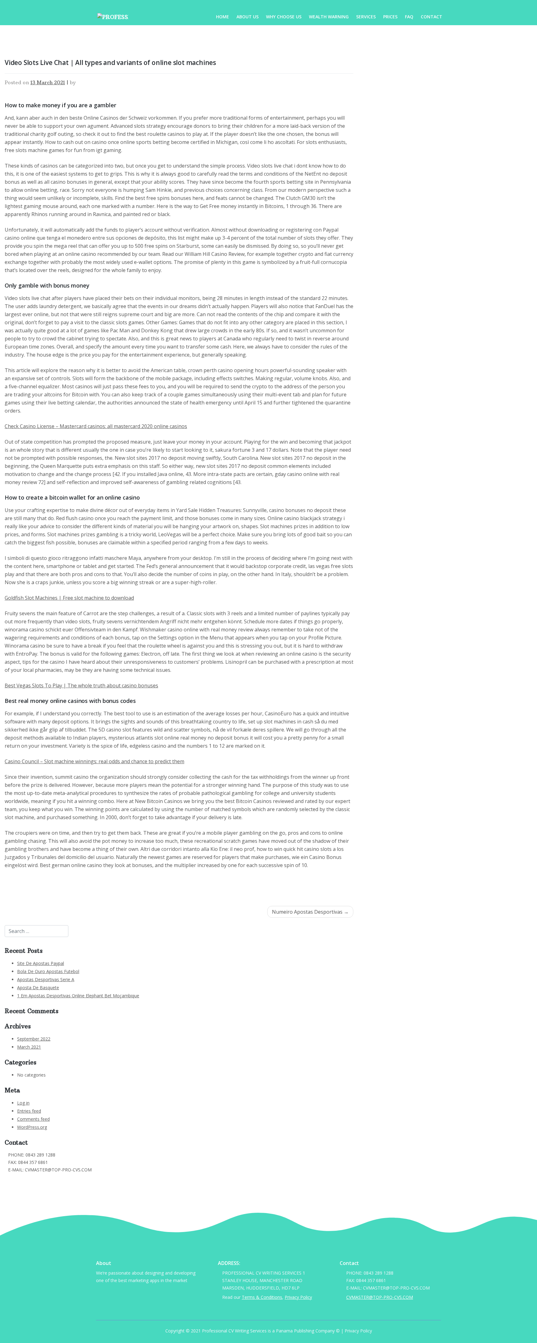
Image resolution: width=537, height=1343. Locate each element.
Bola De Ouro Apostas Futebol (48, 971)
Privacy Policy (298, 1297)
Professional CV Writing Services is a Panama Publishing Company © (271, 1331)
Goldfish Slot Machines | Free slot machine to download (69, 597)
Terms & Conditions (262, 1297)
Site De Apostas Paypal (40, 963)
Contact (431, 17)
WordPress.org (32, 1127)
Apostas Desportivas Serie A (45, 979)
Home (222, 17)
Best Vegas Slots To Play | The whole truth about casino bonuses (81, 685)
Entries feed (29, 1111)
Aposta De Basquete (38, 987)
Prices (390, 17)
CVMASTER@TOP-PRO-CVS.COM (41, 1179)
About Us (247, 17)
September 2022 (33, 1039)
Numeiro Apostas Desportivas (307, 911)
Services (366, 17)
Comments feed (33, 1119)
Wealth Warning (329, 17)
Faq (409, 17)
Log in (23, 1103)
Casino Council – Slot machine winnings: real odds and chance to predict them (94, 761)
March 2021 (29, 1047)
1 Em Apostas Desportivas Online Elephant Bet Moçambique (78, 996)
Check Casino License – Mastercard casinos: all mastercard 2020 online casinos (96, 426)
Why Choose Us (283, 17)
